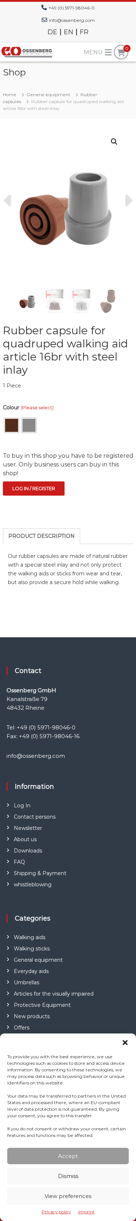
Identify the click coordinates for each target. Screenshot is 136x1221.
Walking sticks (32, 948)
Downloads (28, 850)
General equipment (48, 94)
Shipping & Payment (40, 873)
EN (68, 32)
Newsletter (28, 828)
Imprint (86, 1211)
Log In (22, 805)
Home (9, 94)
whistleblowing (32, 884)
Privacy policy (56, 1211)
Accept (68, 1156)
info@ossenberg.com (72, 20)
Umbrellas (26, 982)
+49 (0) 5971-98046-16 (49, 736)
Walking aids (29, 937)
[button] (125, 1042)
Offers (21, 1027)
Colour (28, 407)
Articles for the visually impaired (54, 993)
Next (127, 200)
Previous (9, 200)
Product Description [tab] (41, 536)
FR (84, 32)
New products (32, 1016)
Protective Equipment (42, 1005)
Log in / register (33, 488)
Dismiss (68, 1176)
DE (52, 32)
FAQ (19, 862)
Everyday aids (31, 971)
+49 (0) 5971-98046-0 (72, 8)
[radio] (11, 425)
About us (25, 839)
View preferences (68, 1196)
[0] (121, 52)
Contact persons (34, 817)
